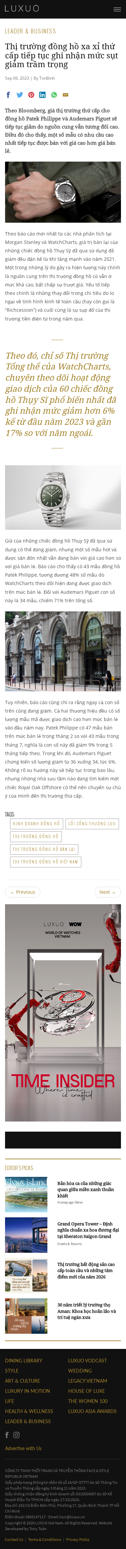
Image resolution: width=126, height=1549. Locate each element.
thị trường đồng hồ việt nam (45, 861)
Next (107, 892)
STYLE (11, 1371)
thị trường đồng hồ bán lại (44, 849)
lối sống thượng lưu (92, 823)
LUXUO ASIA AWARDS (92, 1411)
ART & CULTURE (22, 1381)
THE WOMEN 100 (88, 1401)
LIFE (9, 1401)
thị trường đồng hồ (36, 836)
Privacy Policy (78, 1539)
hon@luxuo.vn (72, 1516)
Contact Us (14, 1539)
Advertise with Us (23, 1448)
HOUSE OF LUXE (86, 1391)
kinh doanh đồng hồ (36, 823)
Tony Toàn (38, 1528)
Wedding (80, 1371)
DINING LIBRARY (23, 1360)
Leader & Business (28, 1421)
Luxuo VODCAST (87, 1360)
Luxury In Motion (27, 1391)
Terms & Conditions (45, 1539)
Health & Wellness (29, 1411)
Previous (22, 892)
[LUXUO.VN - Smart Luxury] (22, 8)
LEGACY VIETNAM (87, 1381)
